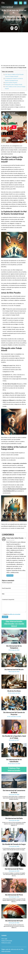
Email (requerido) (6, 588)
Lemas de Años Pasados (11, 82)
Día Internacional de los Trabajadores (14, 647)
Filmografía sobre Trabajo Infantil (13, 84)
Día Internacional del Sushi (14, 921)
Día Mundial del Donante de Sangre (14, 844)
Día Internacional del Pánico (14, 869)
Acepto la (11, 614)
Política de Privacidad (6, 940)
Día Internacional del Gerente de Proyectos (14, 713)
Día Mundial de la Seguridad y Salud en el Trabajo (14, 737)
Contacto (3, 935)
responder (10, 575)
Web (3, 594)
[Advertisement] (14, 49)
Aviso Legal (4, 938)
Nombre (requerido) (7, 582)
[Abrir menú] (25, 3)
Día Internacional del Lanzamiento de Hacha (14, 791)
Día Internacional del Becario (14, 669)
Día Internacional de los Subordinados (14, 760)
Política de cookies (6, 942)
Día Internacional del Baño (14, 818)
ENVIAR (5, 617)
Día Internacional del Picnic (14, 895)
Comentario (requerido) (8, 599)
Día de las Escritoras (14, 691)
